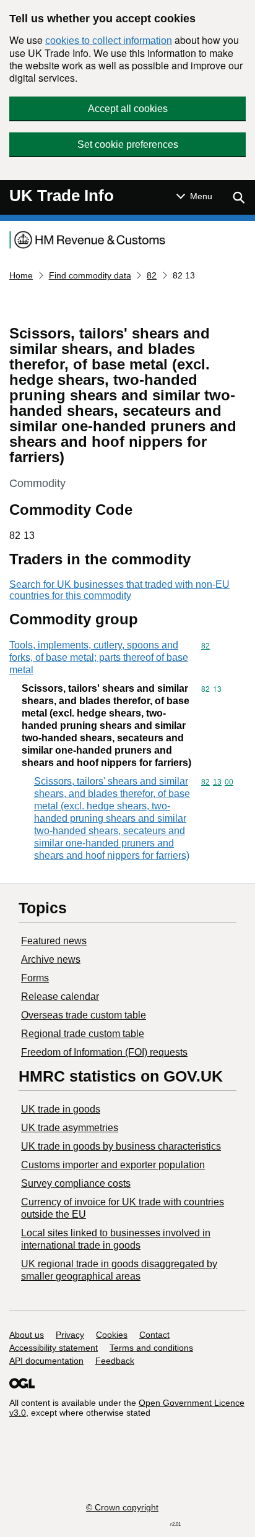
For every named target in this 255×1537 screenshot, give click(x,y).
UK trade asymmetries (69, 1127)
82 (152, 275)
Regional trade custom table (82, 1033)
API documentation (46, 1361)
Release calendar (60, 996)
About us (26, 1335)
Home (21, 275)
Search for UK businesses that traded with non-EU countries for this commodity (119, 590)
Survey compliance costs (76, 1183)
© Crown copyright (122, 1507)
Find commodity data (90, 275)
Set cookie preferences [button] (127, 144)
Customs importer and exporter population (113, 1165)
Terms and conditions (151, 1348)
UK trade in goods (60, 1109)
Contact (154, 1335)
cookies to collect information (108, 40)
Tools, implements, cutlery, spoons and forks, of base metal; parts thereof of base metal (98, 657)
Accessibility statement (53, 1348)
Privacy (70, 1335)
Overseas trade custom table (83, 1015)
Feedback (114, 1361)
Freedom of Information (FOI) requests (104, 1052)
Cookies (111, 1335)
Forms (35, 978)
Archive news (50, 959)
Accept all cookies (128, 108)
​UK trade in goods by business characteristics (121, 1146)
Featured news (54, 941)
